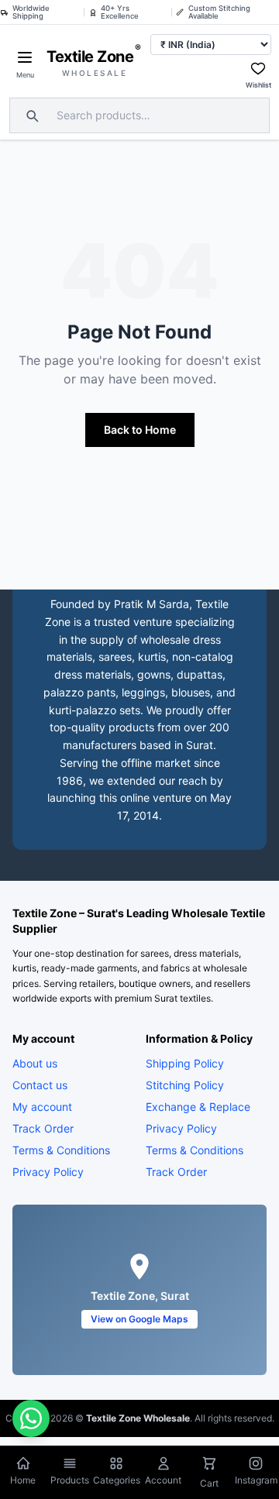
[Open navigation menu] (24, 57)
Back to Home (140, 429)
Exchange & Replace (198, 1106)
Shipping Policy (185, 1063)
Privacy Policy (48, 1171)
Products (69, 1480)
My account (42, 1106)
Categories (116, 1480)
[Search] (30, 115)
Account (163, 1480)
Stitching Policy (185, 1085)
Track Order (43, 1128)
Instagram (256, 1480)
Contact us (39, 1085)
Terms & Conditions (61, 1150)
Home (23, 1480)
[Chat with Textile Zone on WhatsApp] (31, 1418)
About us (34, 1063)
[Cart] (209, 1465)
